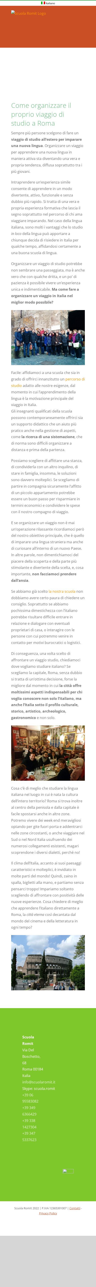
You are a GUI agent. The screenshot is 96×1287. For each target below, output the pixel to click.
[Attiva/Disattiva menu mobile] (83, 13)
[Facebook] (64, 1043)
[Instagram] (64, 1055)
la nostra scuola (62, 591)
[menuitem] (48, 3)
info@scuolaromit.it (38, 1082)
